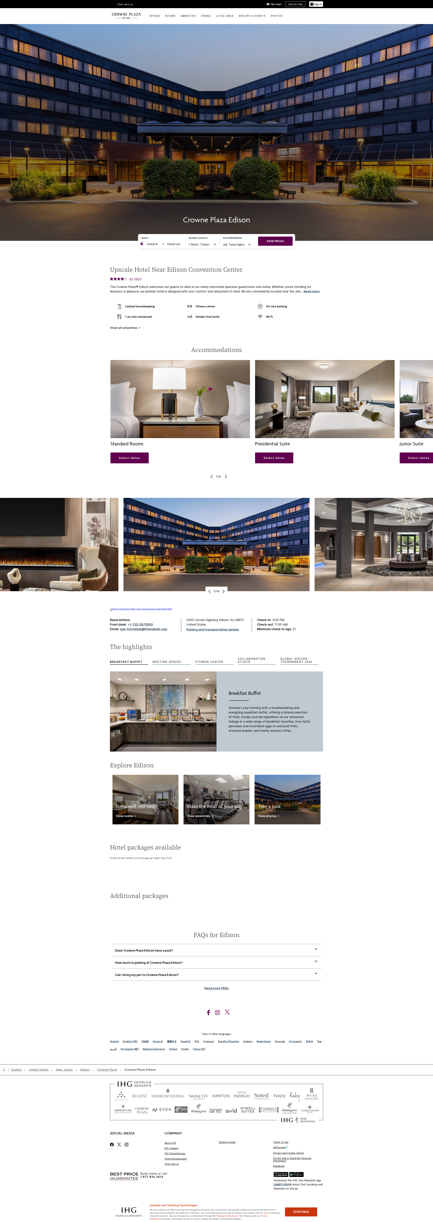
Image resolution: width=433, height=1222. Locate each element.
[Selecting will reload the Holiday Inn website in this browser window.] (198, 1109)
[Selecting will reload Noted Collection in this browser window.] (261, 1095)
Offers (154, 15)
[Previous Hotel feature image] (210, 591)
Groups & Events (252, 15)
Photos (277, 15)
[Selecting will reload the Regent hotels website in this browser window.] (139, 1095)
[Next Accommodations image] (225, 476)
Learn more (282, 1184)
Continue (301, 1211)
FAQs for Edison (216, 935)
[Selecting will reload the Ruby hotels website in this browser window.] (295, 1095)
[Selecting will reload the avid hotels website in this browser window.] (231, 1109)
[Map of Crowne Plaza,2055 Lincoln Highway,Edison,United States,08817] (141, 609)
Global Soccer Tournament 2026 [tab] (296, 660)
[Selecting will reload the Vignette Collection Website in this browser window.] (198, 1095)
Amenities (188, 15)
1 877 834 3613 (151, 1176)
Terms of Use (280, 1142)
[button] (316, 4)
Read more (312, 291)
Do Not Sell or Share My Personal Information (292, 1159)
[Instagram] (126, 1144)
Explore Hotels (227, 1142)
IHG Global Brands (175, 1153)
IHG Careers (171, 1148)
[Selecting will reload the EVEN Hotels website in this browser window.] (162, 1109)
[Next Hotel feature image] (223, 591)
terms (267, 1212)
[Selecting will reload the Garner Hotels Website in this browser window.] (216, 1109)
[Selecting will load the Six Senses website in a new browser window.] (121, 1095)
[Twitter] (119, 1144)
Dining (206, 15)
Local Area (225, 15)
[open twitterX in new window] (225, 1012)
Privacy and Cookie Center (288, 1153)
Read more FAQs (216, 988)
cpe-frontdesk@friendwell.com (143, 629)
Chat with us (172, 1164)
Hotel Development (176, 1158)
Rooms (170, 15)
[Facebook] (112, 1144)
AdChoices (279, 1147)
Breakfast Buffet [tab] (126, 661)
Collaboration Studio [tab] (251, 660)
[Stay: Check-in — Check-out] (161, 244)
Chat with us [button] (125, 4)
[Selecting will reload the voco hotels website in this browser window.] (279, 1095)
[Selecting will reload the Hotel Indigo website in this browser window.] (242, 1095)
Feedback (278, 1166)
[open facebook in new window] (206, 1012)
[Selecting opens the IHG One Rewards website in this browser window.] (298, 1120)
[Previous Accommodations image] (212, 476)
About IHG (170, 1143)
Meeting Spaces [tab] (167, 661)
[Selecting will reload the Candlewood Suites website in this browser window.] (310, 1109)
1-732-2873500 (141, 624)
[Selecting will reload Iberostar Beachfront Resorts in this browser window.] (123, 1109)
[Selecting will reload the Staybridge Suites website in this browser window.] (269, 1109)
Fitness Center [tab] (209, 661)
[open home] (5, 1070)
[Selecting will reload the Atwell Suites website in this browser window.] (247, 1109)
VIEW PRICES (275, 241)
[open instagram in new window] (216, 1012)
